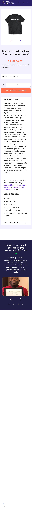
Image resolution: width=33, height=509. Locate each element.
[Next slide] (20, 41)
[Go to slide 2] (13, 304)
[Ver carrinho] (19, 3)
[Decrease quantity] (9, 85)
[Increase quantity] (26, 85)
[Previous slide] (11, 41)
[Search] (24, 2)
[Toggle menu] (29, 3)
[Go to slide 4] (23, 304)
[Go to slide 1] (9, 304)
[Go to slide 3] (18, 304)
